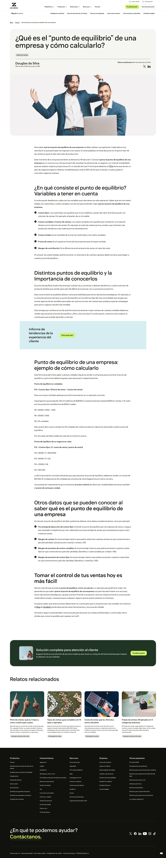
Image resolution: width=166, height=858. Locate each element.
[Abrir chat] (161, 853)
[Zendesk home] (15, 5)
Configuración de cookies (54, 853)
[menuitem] (49, 6)
